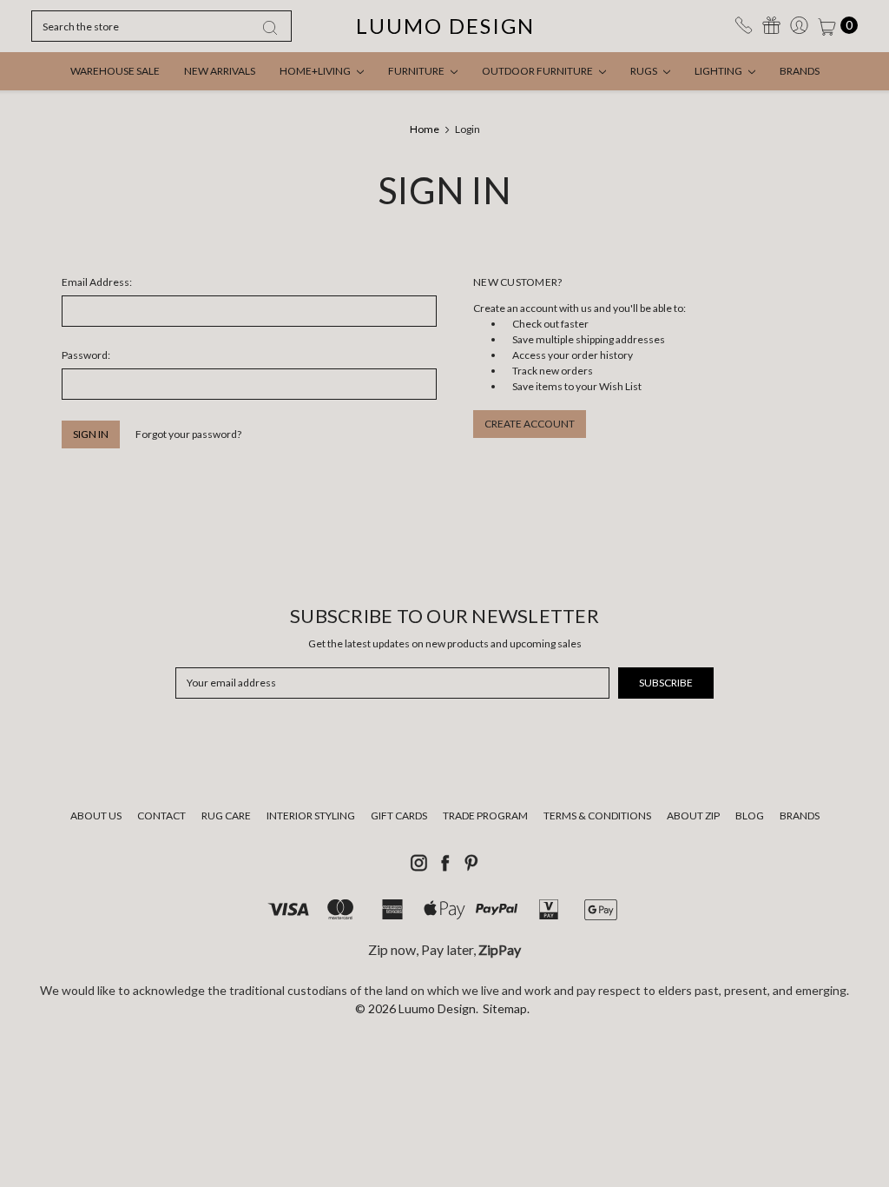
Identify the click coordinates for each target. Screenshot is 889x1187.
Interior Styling (311, 815)
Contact (161, 815)
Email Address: (97, 281)
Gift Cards (399, 815)
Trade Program (485, 815)
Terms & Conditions (597, 815)
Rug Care (226, 815)
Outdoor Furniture (538, 70)
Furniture (417, 70)
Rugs (644, 70)
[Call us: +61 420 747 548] (744, 25)
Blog (749, 815)
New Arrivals (219, 70)
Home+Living (316, 70)
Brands (800, 70)
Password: (86, 354)
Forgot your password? (188, 434)
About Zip (693, 815)
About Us (96, 815)
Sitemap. (506, 1008)
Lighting (719, 70)
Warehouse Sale (115, 70)
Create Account (529, 423)
